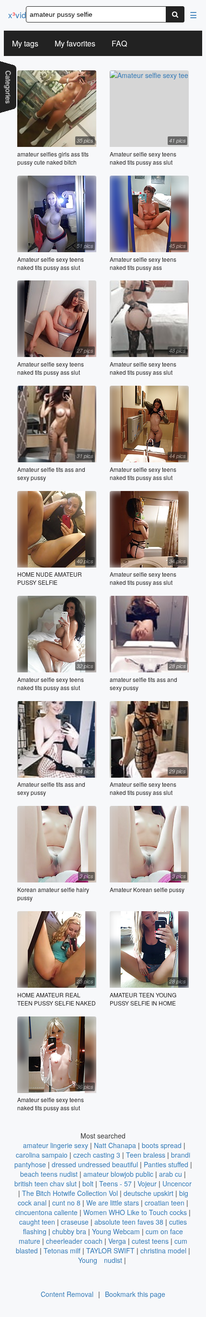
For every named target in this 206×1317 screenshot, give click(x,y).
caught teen (37, 1222)
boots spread (162, 1145)
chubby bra (69, 1231)
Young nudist (100, 1260)
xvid (17, 15)
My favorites (75, 43)
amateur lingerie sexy (55, 1145)
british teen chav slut (45, 1183)
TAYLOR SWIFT (110, 1250)
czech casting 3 (96, 1155)
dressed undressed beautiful (95, 1164)
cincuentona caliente (46, 1212)
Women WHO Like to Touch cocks (135, 1212)
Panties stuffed (166, 1164)
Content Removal (67, 1294)
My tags (25, 43)
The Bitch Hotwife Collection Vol (71, 1193)
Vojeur (147, 1183)
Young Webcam (116, 1231)
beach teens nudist (49, 1174)
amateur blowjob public (118, 1174)
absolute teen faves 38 (128, 1222)
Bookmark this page (135, 1294)
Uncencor (177, 1183)
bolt (87, 1183)
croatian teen (164, 1202)
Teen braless (145, 1155)
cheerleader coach (74, 1241)
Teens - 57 (115, 1183)
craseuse (75, 1222)
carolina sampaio (42, 1155)
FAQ (119, 43)
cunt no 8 (66, 1202)
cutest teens (150, 1241)
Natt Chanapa (115, 1145)
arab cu (170, 1174)
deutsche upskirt (148, 1193)
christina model (163, 1250)
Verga (117, 1241)
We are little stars (112, 1202)
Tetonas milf (62, 1250)
